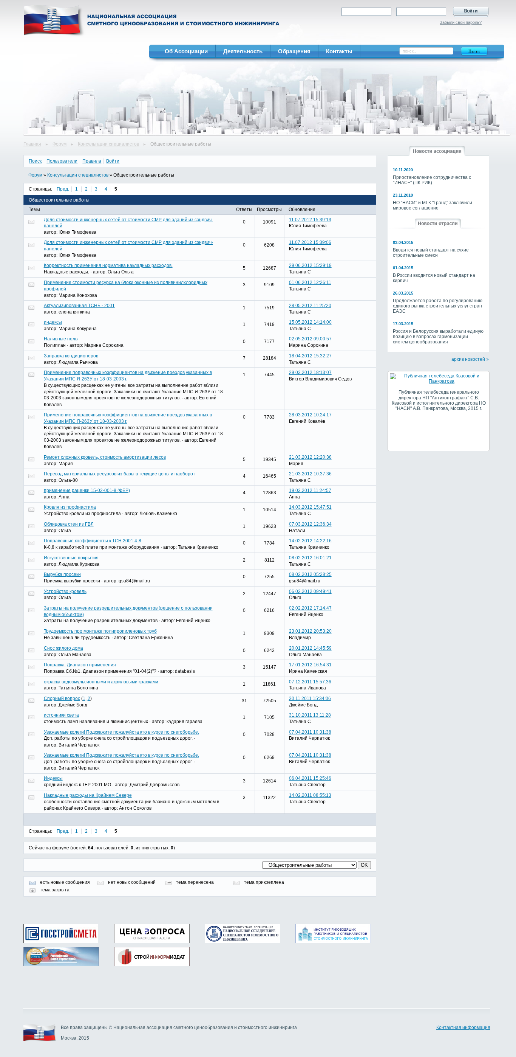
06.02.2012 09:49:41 (310, 591)
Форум (59, 144)
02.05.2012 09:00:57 (310, 338)
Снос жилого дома (63, 648)
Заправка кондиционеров (71, 356)
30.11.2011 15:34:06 (310, 698)
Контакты (339, 51)
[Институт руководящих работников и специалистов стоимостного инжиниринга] (333, 933)
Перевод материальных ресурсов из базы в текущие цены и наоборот (119, 474)
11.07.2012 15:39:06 (310, 242)
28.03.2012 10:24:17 (310, 415)
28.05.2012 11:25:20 (310, 305)
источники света (61, 715)
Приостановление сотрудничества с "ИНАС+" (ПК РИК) (432, 180)
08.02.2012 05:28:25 (310, 574)
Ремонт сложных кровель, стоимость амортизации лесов (105, 457)
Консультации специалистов (108, 144)
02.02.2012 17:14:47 (310, 608)
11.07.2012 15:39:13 (310, 219)
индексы (53, 322)
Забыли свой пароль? (461, 22)
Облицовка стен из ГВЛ (69, 524)
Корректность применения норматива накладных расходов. (108, 265)
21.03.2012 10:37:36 (310, 474)
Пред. (63, 189)
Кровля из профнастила (70, 507)
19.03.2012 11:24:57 (310, 490)
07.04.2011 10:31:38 (310, 732)
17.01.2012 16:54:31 (310, 664)
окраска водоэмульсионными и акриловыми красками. (101, 681)
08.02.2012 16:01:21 (310, 557)
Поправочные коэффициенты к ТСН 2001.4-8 (92, 540)
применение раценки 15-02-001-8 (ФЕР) (87, 490)
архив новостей (468, 359)
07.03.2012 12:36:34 (310, 524)
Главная (32, 144)
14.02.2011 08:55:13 (310, 795)
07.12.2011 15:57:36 (310, 681)
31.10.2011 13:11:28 (310, 715)
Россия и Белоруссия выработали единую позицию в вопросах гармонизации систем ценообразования (438, 337)
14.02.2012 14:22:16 (310, 540)
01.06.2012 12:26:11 (310, 282)
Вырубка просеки (62, 574)
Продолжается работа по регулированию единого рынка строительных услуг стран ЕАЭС (437, 306)
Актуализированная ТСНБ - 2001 (79, 305)
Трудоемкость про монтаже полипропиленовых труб (100, 631)
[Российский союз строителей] (61, 956)
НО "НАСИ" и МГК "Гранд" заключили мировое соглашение (432, 205)
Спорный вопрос (62, 698)
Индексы (53, 778)
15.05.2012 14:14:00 (310, 322)
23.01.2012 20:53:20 (310, 631)
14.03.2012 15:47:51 (310, 507)
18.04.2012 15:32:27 (310, 356)
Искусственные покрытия (71, 557)
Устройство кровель (65, 591)
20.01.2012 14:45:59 (310, 648)
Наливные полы (61, 338)
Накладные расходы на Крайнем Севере (88, 795)
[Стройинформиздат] (152, 956)
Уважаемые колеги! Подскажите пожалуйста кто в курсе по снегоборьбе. (121, 732)
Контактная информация (463, 1027)
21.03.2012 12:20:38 (310, 457)
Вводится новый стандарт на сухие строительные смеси (431, 252)
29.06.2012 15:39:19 (310, 265)
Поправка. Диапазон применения (80, 664)
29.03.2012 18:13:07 (310, 372)
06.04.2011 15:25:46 (310, 778)
